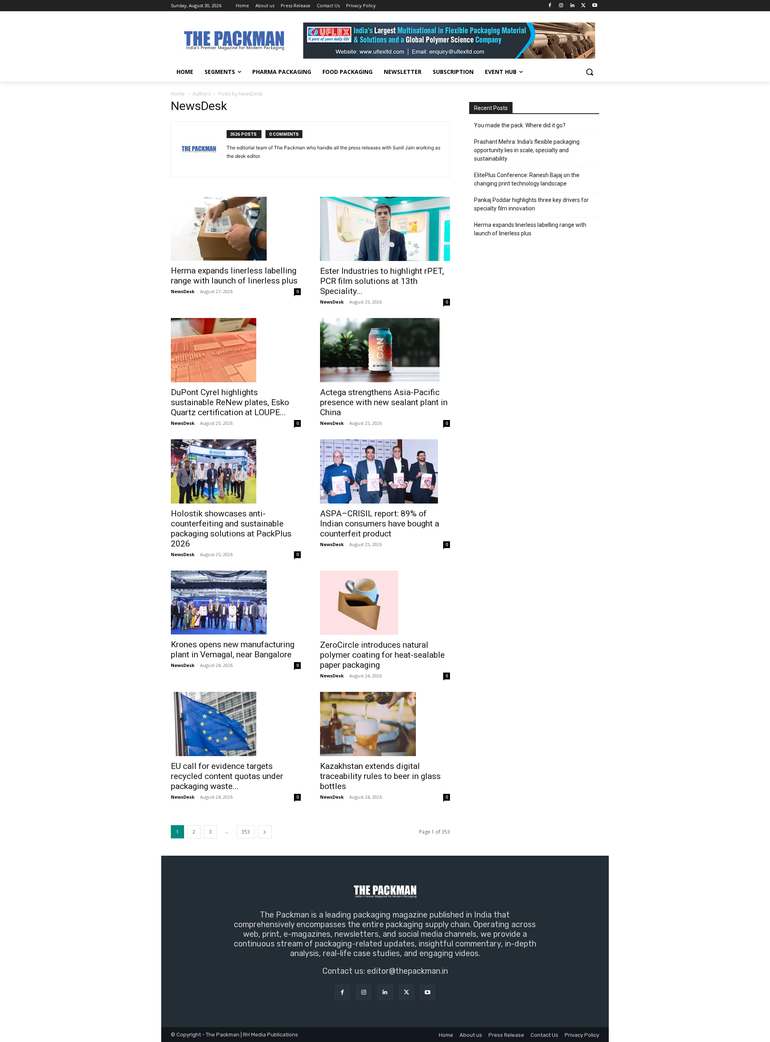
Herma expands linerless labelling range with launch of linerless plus (234, 275)
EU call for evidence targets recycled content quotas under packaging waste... (227, 776)
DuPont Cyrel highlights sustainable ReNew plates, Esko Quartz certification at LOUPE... (230, 402)
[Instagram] (561, 5)
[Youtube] (594, 5)
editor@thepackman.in (407, 971)
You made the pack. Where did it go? (519, 125)
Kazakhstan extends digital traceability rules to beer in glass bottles (380, 776)
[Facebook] (550, 5)
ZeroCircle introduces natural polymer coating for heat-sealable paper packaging (382, 655)
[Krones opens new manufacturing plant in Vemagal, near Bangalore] (236, 602)
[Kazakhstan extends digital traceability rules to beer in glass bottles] (385, 724)
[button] (589, 72)
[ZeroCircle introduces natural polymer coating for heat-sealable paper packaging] (385, 603)
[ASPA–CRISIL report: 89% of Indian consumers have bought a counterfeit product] (385, 471)
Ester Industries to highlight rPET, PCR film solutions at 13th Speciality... (382, 281)
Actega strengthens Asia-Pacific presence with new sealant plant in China (384, 402)
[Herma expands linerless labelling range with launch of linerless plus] (236, 229)
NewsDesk (183, 291)
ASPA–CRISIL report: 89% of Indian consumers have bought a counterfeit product (379, 523)
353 (245, 831)
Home (178, 93)
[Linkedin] (572, 5)
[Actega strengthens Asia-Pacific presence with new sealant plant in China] (385, 350)
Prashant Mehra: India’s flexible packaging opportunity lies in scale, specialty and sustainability (527, 150)
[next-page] (265, 831)
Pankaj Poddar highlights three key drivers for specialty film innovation (531, 204)
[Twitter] (583, 5)
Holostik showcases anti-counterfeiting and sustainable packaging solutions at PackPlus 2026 (231, 529)
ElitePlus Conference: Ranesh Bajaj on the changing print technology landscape (527, 179)
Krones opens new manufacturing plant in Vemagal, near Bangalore (232, 649)
